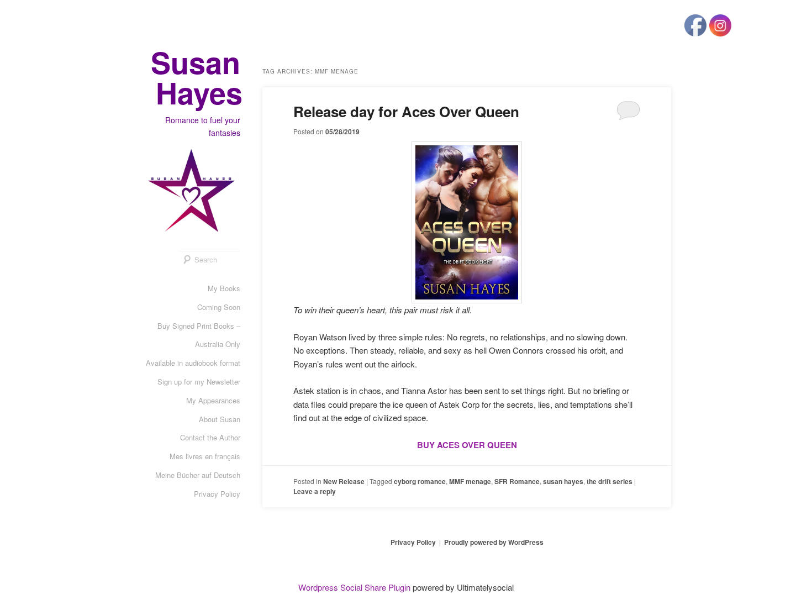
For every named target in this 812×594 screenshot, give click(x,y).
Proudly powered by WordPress (494, 542)
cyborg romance (420, 481)
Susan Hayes (196, 77)
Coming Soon (218, 307)
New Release (344, 481)
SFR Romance (517, 481)
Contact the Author (210, 437)
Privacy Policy (217, 493)
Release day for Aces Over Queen (406, 111)
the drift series (609, 481)
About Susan (219, 419)
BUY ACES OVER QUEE (464, 445)
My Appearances (213, 400)
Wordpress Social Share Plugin (355, 587)
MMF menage (470, 481)
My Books (224, 288)
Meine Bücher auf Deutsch (197, 475)
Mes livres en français (205, 456)
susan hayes (563, 481)
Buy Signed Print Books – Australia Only (198, 335)
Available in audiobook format (193, 363)
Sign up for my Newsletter (198, 381)
